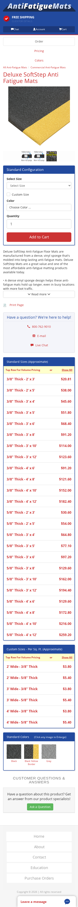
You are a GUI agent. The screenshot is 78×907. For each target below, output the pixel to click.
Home (39, 836)
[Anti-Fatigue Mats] (39, 7)
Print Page (17, 305)
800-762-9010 (41, 327)
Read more (39, 294)
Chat (16, 29)
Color (10, 201)
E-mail (41, 336)
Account (40, 29)
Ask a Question (40, 807)
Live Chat (41, 345)
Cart (64, 29)
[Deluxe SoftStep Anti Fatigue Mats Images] (39, 117)
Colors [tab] (39, 60)
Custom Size (20, 194)
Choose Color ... (20, 207)
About (39, 846)
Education (39, 867)
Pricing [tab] (39, 51)
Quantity (13, 216)
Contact (39, 857)
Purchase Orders (39, 878)
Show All (67, 369)
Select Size (14, 179)
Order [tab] (39, 41)
